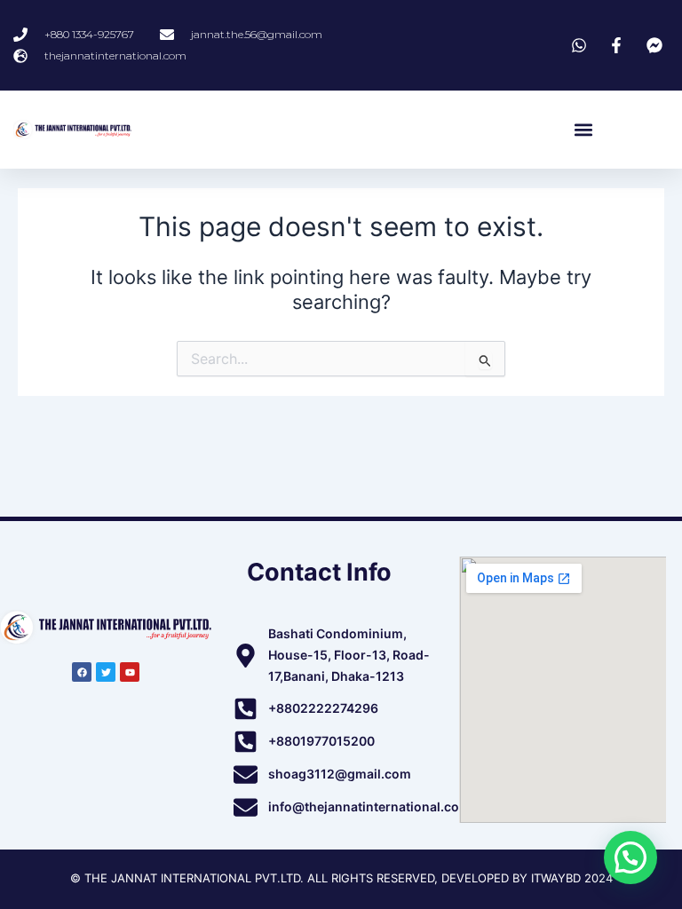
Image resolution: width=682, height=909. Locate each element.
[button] (583, 130)
